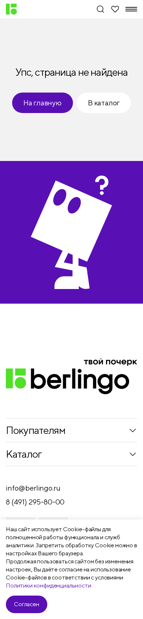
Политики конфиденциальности (48, 585)
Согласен (26, 604)
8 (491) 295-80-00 (35, 502)
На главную (42, 102)
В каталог (104, 102)
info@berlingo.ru (33, 488)
